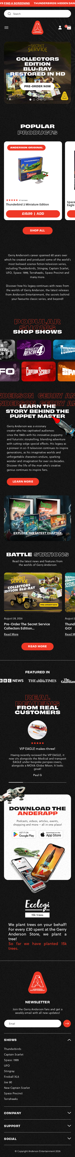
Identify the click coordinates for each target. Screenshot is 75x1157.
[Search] (8, 13)
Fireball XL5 (11, 1076)
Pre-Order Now (37, 96)
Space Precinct (13, 1093)
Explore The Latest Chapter (37, 533)
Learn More (23, 481)
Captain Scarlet (13, 1054)
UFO (7, 1065)
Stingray (9, 1071)
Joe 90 (8, 1082)
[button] (6, 27)
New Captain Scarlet (17, 1088)
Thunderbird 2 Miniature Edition (27, 204)
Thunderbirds (12, 1049)
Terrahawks (11, 1099)
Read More (37, 646)
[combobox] (37, 13)
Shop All (37, 230)
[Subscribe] (67, 1023)
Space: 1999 (11, 1060)
